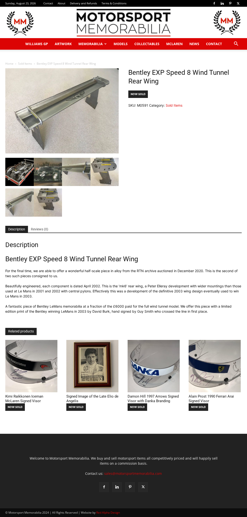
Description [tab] (16, 229)
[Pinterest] (230, 3)
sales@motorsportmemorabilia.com (133, 473)
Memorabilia (90, 43)
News (194, 43)
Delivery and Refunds (83, 3)
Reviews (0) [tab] (39, 229)
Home (9, 64)
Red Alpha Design (108, 512)
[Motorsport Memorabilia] (123, 22)
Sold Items (25, 64)
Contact (48, 3)
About (61, 3)
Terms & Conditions (114, 3)
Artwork (63, 43)
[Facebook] (214, 3)
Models (121, 43)
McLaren (174, 43)
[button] (236, 44)
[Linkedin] (222, 3)
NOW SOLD (138, 94)
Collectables (146, 43)
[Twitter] (238, 3)
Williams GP (36, 43)
